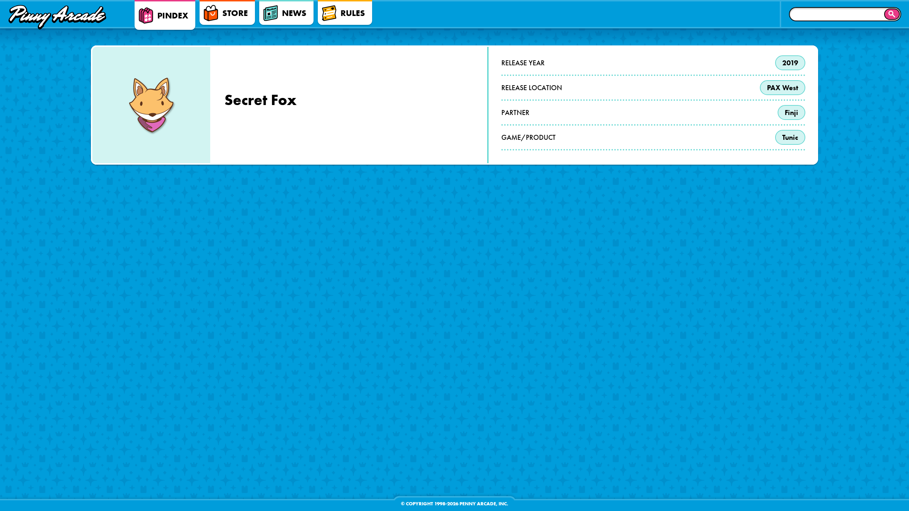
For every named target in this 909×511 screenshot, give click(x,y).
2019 (790, 63)
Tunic (790, 137)
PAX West (782, 87)
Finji (791, 112)
